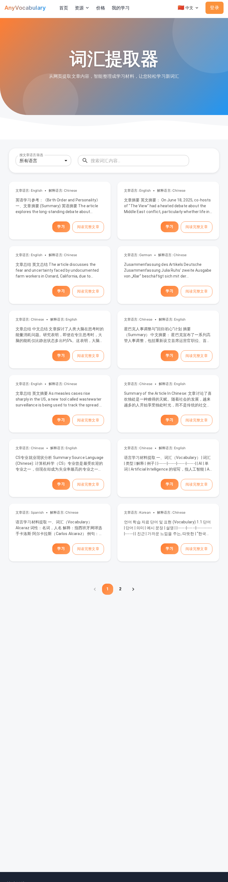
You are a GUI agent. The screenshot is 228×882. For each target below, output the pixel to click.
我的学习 (121, 8)
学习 (61, 226)
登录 (214, 7)
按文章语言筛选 (31, 155)
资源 (79, 8)
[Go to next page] (133, 589)
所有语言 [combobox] (28, 160)
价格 (100, 8)
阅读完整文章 (88, 227)
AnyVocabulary (25, 7)
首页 (63, 8)
